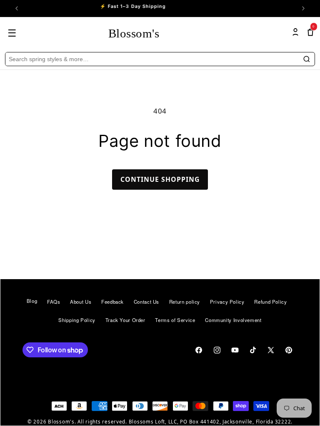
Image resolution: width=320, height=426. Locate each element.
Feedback (112, 301)
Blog (32, 301)
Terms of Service (175, 320)
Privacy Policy (227, 301)
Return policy (184, 301)
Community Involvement (233, 320)
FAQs (53, 301)
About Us (80, 301)
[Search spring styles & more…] (307, 59)
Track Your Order (125, 320)
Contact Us (146, 301)
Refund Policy (270, 301)
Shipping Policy (76, 320)
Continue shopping (160, 179)
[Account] (295, 33)
